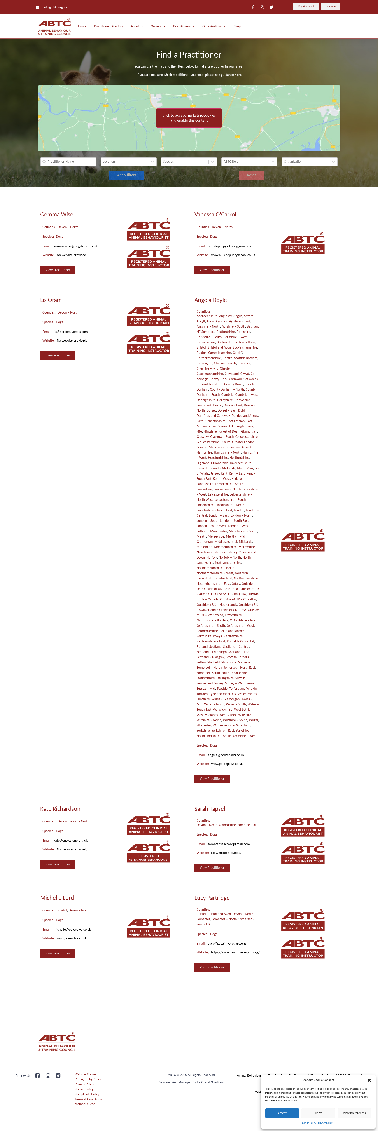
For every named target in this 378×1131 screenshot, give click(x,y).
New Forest (205, 552)
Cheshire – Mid (207, 368)
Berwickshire (206, 342)
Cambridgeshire (219, 353)
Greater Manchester (211, 447)
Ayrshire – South (233, 326)
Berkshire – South (209, 337)
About (135, 26)
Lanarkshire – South (229, 484)
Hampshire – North (227, 452)
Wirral (253, 720)
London (239, 510)
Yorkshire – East (223, 731)
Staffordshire (206, 678)
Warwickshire (222, 710)
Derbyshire (225, 400)
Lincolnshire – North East (214, 510)
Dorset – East (227, 410)
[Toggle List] (152, 162)
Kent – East (237, 473)
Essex (249, 426)
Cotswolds (250, 379)
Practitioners (182, 26)
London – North (241, 515)
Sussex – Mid (206, 689)
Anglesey (225, 316)
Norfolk (211, 557)
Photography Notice (88, 1079)
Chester (225, 368)
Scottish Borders (237, 657)
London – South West (211, 526)
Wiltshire (244, 715)
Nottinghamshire (246, 578)
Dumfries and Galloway (213, 416)
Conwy (214, 379)
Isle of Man (245, 468)
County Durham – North (227, 389)
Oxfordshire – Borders (212, 620)
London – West (238, 526)
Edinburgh (236, 426)
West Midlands (207, 715)
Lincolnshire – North (229, 505)
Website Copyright (87, 1074)
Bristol (201, 347)
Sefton (201, 662)
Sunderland (205, 683)
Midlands (245, 542)
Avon (210, 321)
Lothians (202, 531)
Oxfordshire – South (211, 626)
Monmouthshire (225, 547)
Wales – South (236, 704)
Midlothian (204, 547)
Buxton (201, 353)
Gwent (246, 447)
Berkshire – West (235, 337)
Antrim (249, 316)
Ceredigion (204, 363)
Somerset (245, 662)
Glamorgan (249, 431)
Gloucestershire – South (213, 442)
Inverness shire (240, 463)
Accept (282, 1113)
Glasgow (202, 437)
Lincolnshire (205, 505)
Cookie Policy (309, 1123)
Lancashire (204, 489)
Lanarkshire (205, 484)
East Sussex (220, 426)
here (238, 75)
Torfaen (202, 694)
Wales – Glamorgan (226, 699)
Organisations (212, 26)
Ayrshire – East (239, 321)
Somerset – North (209, 668)
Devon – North (68, 227)
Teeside (222, 689)
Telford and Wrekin (243, 689)
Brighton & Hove (243, 342)
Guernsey (233, 447)
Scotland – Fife (238, 652)
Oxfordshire (233, 615)
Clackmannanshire (210, 374)
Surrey (218, 683)
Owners (156, 26)
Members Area (85, 1104)
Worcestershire (223, 725)
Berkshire (243, 332)
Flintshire (210, 431)
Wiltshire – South (235, 720)
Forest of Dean (229, 431)
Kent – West (221, 479)
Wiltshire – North (209, 720)
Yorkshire (203, 731)
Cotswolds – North (209, 384)
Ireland (202, 468)
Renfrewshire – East (211, 641)
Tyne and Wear (219, 694)
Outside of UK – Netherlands (217, 605)
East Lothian (236, 421)
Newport (220, 552)
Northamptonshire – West (215, 573)
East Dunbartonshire (211, 421)
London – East (219, 515)
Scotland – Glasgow (210, 657)
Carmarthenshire (209, 358)
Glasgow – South (222, 437)
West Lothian (243, 710)
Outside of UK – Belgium (228, 594)
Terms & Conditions (88, 1099)
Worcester (204, 725)
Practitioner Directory (108, 26)
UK (234, 694)
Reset (251, 175)
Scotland (215, 647)
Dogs (59, 237)
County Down (233, 384)
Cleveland (232, 374)
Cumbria (227, 395)
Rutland (202, 647)
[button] (369, 1080)
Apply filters (126, 175)
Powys (217, 636)
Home (82, 26)
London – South (207, 521)
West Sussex (227, 715)
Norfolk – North (230, 557)
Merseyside (216, 536)
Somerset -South (208, 673)
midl (234, 542)
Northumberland (220, 578)
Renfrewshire (233, 636)
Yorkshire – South (218, 736)
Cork (224, 379)
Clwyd (244, 374)
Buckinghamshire (245, 347)
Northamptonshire (228, 563)
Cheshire (244, 363)
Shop (237, 26)
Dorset (211, 410)
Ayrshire (221, 321)
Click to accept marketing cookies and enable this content (189, 118)
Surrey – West (235, 683)
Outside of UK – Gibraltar (238, 599)
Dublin (242, 410)
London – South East (234, 521)
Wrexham (243, 725)
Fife (199, 431)
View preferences (354, 1113)
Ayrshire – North (208, 326)
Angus (237, 316)
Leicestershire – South (230, 500)
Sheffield (213, 662)
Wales (242, 694)
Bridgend (223, 342)
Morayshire (246, 547)
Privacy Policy (325, 1123)
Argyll (201, 321)
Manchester (218, 531)
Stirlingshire (225, 678)
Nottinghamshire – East (213, 584)
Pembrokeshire (207, 631)
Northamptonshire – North (215, 568)
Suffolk (240, 678)
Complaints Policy (87, 1094)
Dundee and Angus (244, 416)
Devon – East (233, 405)
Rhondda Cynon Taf (240, 641)
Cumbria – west (246, 395)
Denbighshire (206, 400)
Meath (201, 536)
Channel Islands (225, 363)
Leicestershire (218, 494)
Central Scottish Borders (240, 358)
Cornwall (235, 379)
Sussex (251, 683)
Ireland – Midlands (221, 468)
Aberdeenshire (207, 316)
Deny (318, 1113)
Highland (203, 463)
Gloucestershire (246, 437)
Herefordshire (218, 458)
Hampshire (204, 452)
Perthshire (204, 636)
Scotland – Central (236, 647)
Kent (224, 473)
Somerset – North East (239, 668)
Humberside (219, 463)
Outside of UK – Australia (220, 589)
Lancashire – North (227, 489)
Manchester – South (243, 531)
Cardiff (237, 353)
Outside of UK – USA (231, 610)
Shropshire (228, 662)
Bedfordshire (226, 332)
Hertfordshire (239, 458)
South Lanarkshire (234, 673)
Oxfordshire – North (244, 620)
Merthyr (232, 536)
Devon (217, 405)
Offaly (236, 584)
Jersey (215, 473)
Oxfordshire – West (240, 626)
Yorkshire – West (244, 736)
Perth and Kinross (232, 631)
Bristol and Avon (219, 347)
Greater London (243, 442)
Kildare (237, 479)
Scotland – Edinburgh (212, 652)
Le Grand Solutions (210, 1082)
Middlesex (221, 542)
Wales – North (214, 704)
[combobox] (124, 162)
